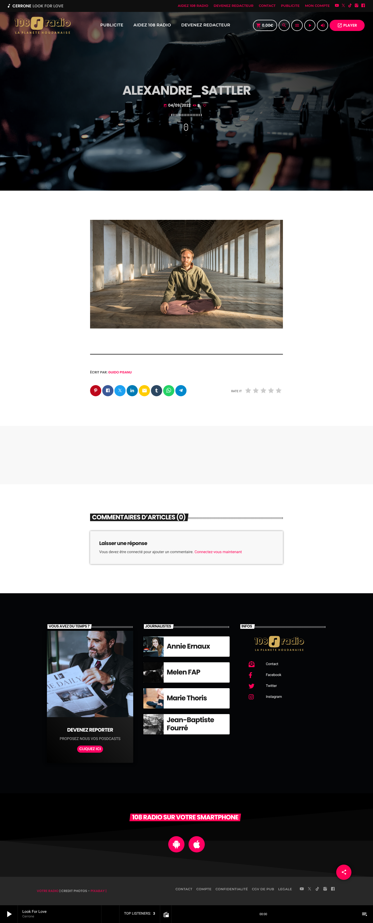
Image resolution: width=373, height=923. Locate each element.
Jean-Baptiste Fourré (190, 724)
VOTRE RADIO (48, 890)
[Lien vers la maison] (42, 25)
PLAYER (347, 25)
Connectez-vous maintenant (218, 552)
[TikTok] (350, 6)
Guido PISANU (120, 372)
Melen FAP (183, 672)
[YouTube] (337, 6)
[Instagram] (356, 6)
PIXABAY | (99, 890)
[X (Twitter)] (344, 6)
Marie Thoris (187, 698)
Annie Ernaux (188, 646)
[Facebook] (363, 6)
